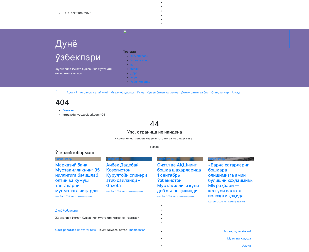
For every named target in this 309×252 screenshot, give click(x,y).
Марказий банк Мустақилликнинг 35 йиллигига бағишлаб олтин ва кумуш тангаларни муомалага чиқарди (77, 177)
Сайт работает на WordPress (76, 230)
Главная (68, 110)
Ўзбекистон (138, 60)
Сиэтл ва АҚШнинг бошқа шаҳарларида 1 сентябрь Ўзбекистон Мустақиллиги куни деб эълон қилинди (179, 177)
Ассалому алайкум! (94, 92)
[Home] (63, 90)
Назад (154, 147)
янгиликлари (139, 56)
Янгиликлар (63, 159)
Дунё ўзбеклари (66, 210)
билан (134, 69)
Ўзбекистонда (140, 81)
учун (133, 77)
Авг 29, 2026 (63, 196)
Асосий (72, 92)
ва (132, 64)
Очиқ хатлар (220, 92)
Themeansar (136, 230)
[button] (56, 90)
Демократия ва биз (195, 92)
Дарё (134, 73)
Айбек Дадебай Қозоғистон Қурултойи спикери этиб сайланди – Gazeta (126, 175)
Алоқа (236, 92)
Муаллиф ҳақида (122, 92)
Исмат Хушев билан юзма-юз (157, 92)
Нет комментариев (81, 196)
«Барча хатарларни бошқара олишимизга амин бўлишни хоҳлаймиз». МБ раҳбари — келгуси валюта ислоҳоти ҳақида (231, 180)
